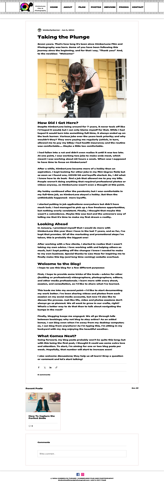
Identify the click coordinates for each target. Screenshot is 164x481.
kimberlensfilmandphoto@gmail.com (73, 480)
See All (135, 388)
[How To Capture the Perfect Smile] (43, 402)
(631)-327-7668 (98, 480)
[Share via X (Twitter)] (44, 367)
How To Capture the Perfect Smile (42, 417)
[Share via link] (56, 367)
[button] (124, 7)
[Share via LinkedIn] (50, 367)
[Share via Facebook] (39, 367)
